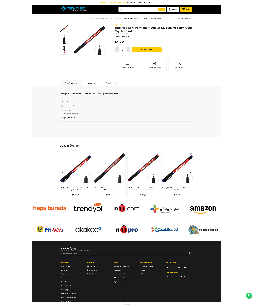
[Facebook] (167, 267)
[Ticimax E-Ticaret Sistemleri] (126, 304)
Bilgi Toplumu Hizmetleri (120, 282)
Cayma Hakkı (117, 270)
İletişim (142, 274)
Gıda (62, 278)
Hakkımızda (91, 266)
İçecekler (64, 282)
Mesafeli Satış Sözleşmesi (121, 266)
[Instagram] (179, 267)
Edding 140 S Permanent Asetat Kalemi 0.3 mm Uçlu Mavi (177, 189)
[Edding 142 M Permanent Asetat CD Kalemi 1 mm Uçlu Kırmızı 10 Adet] (143, 168)
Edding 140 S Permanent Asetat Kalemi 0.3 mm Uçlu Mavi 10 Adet (76, 189)
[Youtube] (185, 267)
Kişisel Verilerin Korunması (121, 278)
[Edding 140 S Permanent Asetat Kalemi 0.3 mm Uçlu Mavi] (177, 168)
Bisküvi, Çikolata (66, 286)
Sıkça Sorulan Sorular (146, 266)
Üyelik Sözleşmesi (119, 274)
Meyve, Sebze (65, 266)
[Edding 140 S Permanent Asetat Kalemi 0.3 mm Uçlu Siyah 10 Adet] (110, 168)
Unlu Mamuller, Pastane (68, 293)
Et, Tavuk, (64, 270)
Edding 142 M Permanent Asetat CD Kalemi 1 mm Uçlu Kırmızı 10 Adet (143, 189)
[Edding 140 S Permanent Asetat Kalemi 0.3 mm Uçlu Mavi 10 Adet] (76, 168)
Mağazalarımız (92, 274)
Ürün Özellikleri (71, 83)
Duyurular (143, 270)
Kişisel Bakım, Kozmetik (68, 297)
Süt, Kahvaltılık (66, 274)
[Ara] (161, 9)
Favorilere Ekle (90, 154)
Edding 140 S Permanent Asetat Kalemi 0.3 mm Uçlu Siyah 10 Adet (109, 189)
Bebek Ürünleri (66, 301)
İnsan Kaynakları (92, 270)
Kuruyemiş (64, 289)
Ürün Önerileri (111, 83)
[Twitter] (173, 267)
